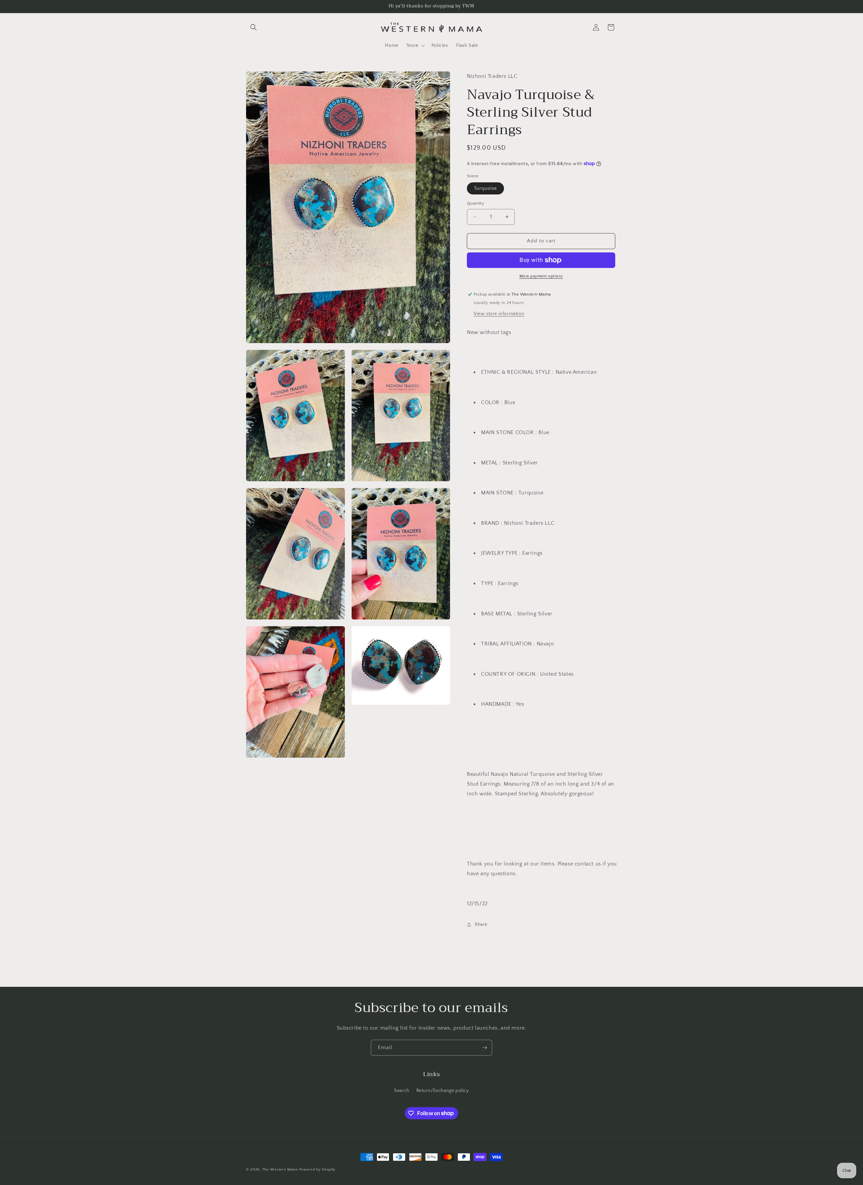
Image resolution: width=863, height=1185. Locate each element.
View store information (499, 313)
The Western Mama (280, 1169)
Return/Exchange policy (442, 1090)
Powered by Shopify (317, 1169)
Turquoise (485, 188)
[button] (253, 27)
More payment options (541, 276)
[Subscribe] (484, 1048)
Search (402, 1090)
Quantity (475, 203)
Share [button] (481, 924)
